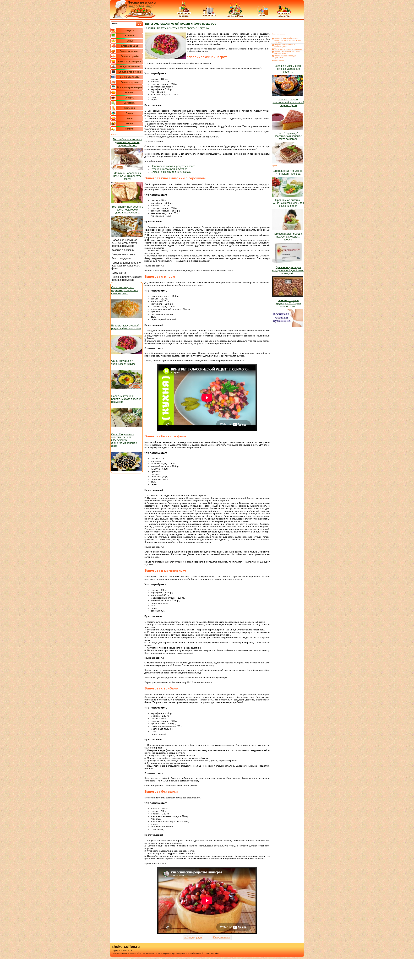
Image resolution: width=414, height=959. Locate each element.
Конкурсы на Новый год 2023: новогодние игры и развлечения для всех (287, 40)
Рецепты (150, 28)
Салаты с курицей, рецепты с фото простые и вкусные (126, 399)
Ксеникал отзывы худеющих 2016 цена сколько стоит (288, 303)
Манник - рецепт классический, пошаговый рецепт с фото (288, 102)
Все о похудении (121, 258)
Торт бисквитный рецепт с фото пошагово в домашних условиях (127, 209)
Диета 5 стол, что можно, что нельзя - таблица (288, 172)
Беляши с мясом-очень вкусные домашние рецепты (288, 69)
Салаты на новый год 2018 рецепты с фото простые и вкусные (124, 243)
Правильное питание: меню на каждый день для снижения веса (288, 203)
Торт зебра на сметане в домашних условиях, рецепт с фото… (127, 142)
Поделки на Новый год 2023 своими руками (285, 46)
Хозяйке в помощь (122, 250)
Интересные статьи (123, 254)
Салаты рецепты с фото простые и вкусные (183, 28)
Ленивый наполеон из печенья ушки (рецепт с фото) (127, 176)
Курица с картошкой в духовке (169, 169)
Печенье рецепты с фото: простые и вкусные (126, 278)
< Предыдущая (193, 937)
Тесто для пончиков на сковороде (288, 49)
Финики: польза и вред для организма (285, 57)
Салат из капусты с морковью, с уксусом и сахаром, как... (124, 290)
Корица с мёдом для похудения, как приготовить (287, 52)
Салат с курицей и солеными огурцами (123, 362)
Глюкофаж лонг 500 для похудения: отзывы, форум (288, 236)
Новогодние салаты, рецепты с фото (173, 166)
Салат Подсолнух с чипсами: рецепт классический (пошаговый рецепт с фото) (124, 440)
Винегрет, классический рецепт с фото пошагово (126, 327)
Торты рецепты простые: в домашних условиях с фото (126, 265)
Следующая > (221, 937)
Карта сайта (118, 272)
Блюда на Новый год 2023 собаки (171, 172)
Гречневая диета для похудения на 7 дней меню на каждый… (288, 270)
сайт (216, 953)
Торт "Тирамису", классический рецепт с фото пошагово (288, 136)
